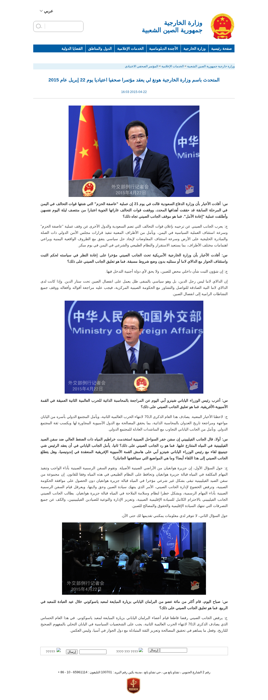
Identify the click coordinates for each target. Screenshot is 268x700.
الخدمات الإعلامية (130, 48)
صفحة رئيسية (221, 48)
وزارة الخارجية (194, 48)
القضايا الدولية (72, 48)
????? (51, 652)
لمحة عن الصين (220, 56)
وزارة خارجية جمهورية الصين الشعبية (211, 66)
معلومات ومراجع (190, 56)
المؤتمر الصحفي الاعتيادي (141, 66)
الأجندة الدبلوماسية (163, 48)
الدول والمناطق (100, 48)
